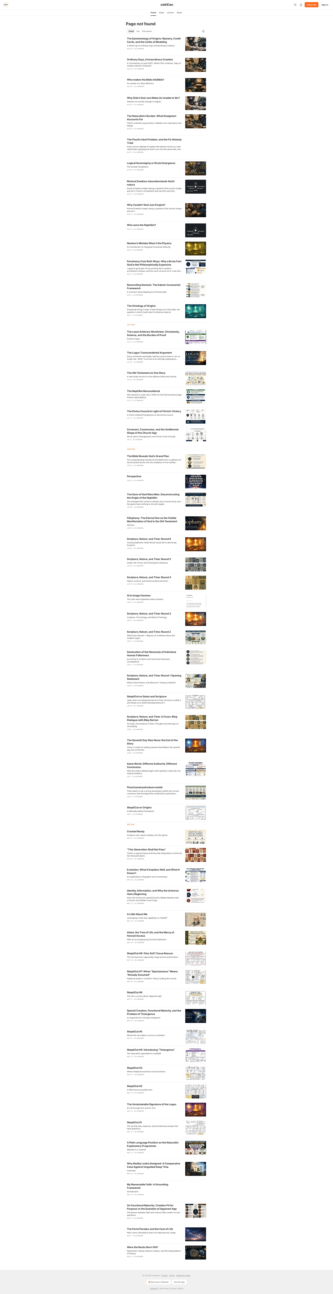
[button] (153, 12)
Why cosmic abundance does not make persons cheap (151, 1232)
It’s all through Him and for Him (141, 1108)
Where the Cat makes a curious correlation (146, 1035)
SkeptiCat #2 (134, 1086)
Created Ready (136, 831)
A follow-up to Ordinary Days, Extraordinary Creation (151, 45)
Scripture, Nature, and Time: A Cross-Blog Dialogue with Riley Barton (152, 718)
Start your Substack (160, 1282)
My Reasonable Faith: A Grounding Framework (147, 1186)
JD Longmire (139, 49)
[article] (166, 45)
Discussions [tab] (147, 31)
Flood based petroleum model (144, 787)
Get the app (179, 1282)
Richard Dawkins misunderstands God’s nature (151, 183)
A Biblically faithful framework (140, 811)
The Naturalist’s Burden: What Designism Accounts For (151, 118)
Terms (172, 1275)
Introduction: (133, 1191)
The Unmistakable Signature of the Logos (151, 1104)
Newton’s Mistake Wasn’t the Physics (149, 243)
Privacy (165, 1275)
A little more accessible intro (139, 1089)
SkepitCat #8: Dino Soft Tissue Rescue (150, 953)
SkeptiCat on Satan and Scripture (146, 696)
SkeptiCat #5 (134, 1031)
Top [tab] (137, 31)
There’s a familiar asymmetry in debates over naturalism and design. (154, 124)
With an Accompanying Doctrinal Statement (146, 939)
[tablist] (140, 31)
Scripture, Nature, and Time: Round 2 (149, 631)
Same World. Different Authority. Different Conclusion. (152, 765)
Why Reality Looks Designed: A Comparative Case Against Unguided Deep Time (153, 1165)
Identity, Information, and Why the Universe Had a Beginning (153, 892)
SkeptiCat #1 (134, 1122)
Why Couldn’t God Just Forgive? (146, 204)
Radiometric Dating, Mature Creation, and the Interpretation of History (154, 1252)
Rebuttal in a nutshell (136, 1149)
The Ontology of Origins (141, 305)
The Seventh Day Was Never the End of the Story (152, 742)
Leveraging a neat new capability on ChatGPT (147, 917)
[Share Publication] (301, 4)
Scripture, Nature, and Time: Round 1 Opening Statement (154, 677)
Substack (154, 1288)
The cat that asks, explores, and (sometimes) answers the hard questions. (152, 1127)
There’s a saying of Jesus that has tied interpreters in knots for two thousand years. (154, 854)
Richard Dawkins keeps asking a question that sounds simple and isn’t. (154, 209)
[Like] (128, 72)
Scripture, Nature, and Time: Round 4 (149, 577)
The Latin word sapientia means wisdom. (145, 599)
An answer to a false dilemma (140, 83)
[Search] (295, 4)
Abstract (130, 525)
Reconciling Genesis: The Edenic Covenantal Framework (153, 286)
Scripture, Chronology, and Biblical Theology (147, 617)
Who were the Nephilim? (141, 225)
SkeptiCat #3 (134, 1067)
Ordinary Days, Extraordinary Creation (150, 59)
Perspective (134, 476)
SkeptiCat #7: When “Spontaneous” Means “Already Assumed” (152, 973)
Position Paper (133, 338)
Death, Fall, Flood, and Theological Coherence (147, 562)
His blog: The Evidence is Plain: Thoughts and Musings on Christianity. (152, 725)
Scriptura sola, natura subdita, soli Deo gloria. (147, 835)
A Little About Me (137, 914)
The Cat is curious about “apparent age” (144, 996)
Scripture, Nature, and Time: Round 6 (149, 538)
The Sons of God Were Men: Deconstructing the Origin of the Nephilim (153, 496)
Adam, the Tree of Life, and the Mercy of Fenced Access (150, 934)
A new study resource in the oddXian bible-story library (151, 376)
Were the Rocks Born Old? (142, 1247)
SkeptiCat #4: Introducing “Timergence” (151, 1049)
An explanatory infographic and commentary (147, 876)
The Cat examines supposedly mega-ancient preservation (152, 957)
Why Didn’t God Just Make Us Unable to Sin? (153, 97)
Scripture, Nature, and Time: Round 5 (149, 559)
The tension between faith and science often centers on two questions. (153, 1213)
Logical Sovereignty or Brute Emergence (151, 163)
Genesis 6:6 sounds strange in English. (144, 101)
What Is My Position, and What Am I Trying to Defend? (151, 682)
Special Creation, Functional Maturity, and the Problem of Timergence (154, 1012)
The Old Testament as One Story (146, 372)
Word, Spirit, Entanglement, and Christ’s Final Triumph (151, 436)
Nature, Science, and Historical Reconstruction (147, 581)
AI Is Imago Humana (139, 595)
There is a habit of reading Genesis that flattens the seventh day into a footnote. (153, 748)
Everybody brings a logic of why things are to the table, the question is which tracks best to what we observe (153, 310)
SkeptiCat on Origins (139, 807)
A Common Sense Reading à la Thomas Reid (146, 292)
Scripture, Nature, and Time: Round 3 (149, 613)
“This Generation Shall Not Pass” (146, 849)
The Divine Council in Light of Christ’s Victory (154, 411)
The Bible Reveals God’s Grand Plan (148, 456)
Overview (131, 1170)
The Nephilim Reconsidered (143, 391)
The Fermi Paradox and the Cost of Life (150, 1229)
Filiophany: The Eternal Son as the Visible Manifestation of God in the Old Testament (152, 519)
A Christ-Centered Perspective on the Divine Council (150, 415)
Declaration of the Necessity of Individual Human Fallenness (151, 654)
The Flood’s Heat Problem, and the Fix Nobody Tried (154, 141)
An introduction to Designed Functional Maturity (148, 247)
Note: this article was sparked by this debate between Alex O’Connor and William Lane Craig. (153, 899)
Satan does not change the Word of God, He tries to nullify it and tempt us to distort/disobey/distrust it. (154, 701)
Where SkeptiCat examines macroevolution (146, 1071)
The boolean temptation (137, 166)
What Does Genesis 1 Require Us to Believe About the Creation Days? (151, 636)
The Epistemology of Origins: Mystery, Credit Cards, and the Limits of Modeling (154, 40)
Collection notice (183, 1275)
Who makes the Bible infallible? (145, 79)
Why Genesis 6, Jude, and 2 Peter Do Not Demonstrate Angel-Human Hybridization (154, 396)
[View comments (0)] (146, 72)
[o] (195, 186)
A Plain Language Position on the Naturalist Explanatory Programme (152, 1144)
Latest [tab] (131, 31)
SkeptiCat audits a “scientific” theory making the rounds (151, 978)
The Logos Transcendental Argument (149, 352)
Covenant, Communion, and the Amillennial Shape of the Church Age (152, 431)
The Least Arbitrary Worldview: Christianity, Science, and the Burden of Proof (153, 333)
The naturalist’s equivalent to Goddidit (144, 1053)
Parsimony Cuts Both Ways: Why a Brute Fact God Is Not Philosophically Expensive (154, 263)
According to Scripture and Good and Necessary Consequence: (148, 660)
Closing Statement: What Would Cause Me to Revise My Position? (152, 543)
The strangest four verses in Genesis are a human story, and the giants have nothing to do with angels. (154, 502)
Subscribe (311, 4)
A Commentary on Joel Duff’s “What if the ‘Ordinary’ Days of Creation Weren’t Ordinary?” (154, 64)
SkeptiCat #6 (134, 992)
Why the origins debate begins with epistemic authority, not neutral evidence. (153, 772)
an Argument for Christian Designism (143, 1017)
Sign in (325, 4)
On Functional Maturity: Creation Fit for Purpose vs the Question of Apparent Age (152, 1207)
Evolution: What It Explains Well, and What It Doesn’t (153, 871)
